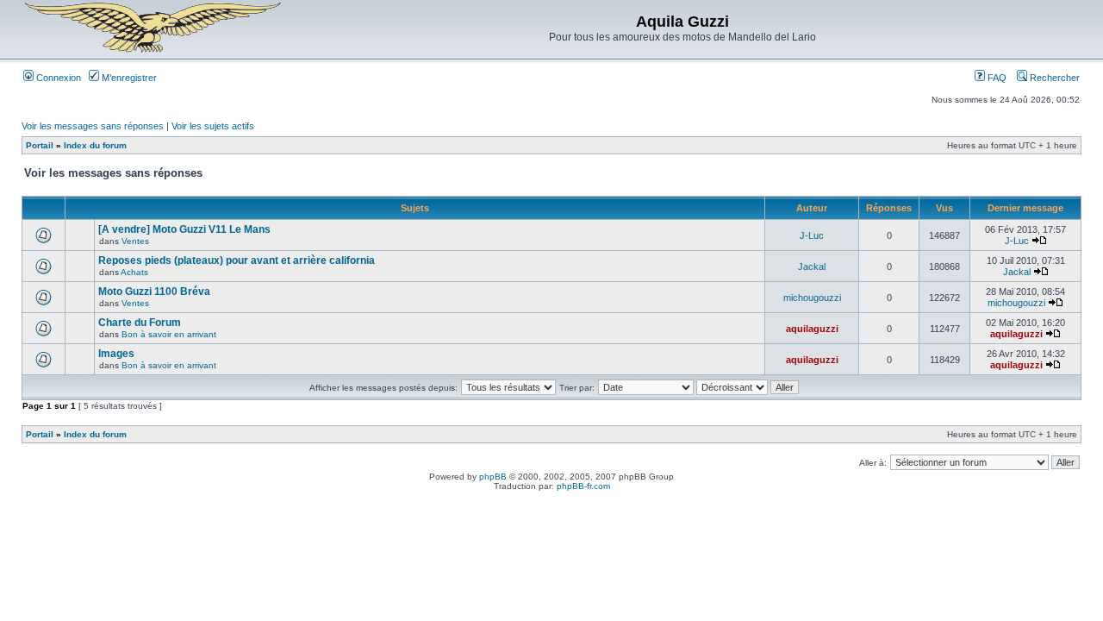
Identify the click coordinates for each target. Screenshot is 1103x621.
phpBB (493, 476)
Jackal (812, 266)
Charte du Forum (139, 323)
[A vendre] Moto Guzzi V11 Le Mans (184, 229)
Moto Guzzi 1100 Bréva (154, 291)
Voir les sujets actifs (212, 126)
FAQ (995, 77)
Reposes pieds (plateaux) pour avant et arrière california (236, 260)
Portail (39, 145)
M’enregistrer (128, 77)
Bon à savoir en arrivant (169, 334)
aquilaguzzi (812, 328)
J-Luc (812, 235)
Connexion (57, 77)
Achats (134, 272)
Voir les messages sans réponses (93, 126)
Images (116, 354)
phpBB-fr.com (583, 486)
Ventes (135, 241)
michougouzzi (812, 297)
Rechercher (1053, 77)
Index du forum (95, 145)
